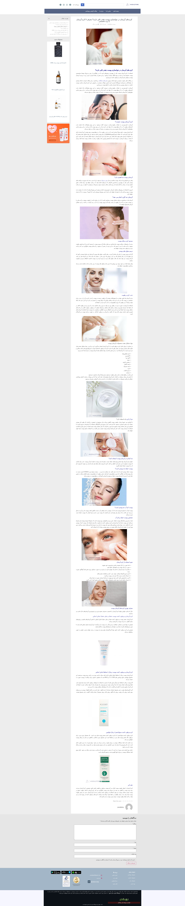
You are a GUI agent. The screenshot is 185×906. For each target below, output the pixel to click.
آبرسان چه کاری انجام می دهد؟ (60, 26)
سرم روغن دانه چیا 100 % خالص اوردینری (58, 34)
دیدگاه (134, 823)
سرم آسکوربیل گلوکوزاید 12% (60, 32)
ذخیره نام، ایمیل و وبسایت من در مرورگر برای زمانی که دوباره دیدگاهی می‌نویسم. (115, 859)
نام (135, 842)
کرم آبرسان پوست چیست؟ (61, 24)
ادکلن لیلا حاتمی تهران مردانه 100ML (59, 30)
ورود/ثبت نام (76, 4)
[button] (48, 18)
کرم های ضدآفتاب (102, 80)
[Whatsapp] (67, 4)
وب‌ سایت (134, 854)
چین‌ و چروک (104, 180)
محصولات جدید (64, 28)
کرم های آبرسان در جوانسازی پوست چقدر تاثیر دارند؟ (57, 22)
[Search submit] (82, 4)
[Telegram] (60, 4)
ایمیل (134, 848)
